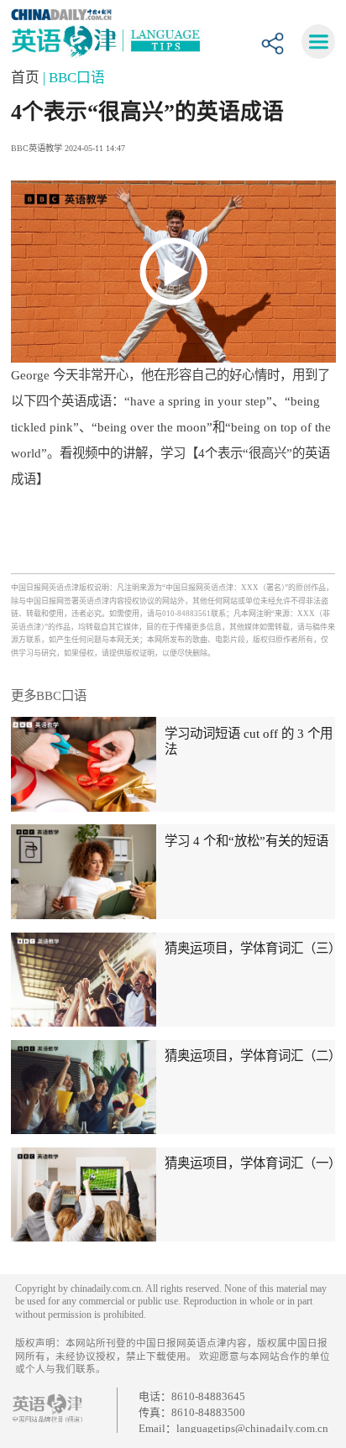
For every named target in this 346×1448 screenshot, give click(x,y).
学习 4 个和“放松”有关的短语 (246, 841)
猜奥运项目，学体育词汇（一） (253, 1163)
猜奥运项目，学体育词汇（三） (253, 948)
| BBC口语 (74, 78)
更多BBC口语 (48, 695)
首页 (27, 78)
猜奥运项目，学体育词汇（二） (253, 1055)
